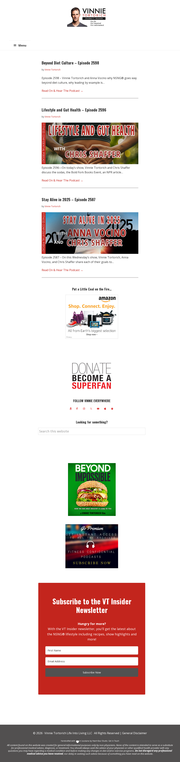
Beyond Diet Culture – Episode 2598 (70, 63)
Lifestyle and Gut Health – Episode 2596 (74, 110)
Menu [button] (22, 45)
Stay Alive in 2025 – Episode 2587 (68, 199)
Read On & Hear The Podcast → (62, 91)
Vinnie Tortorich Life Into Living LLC (68, 733)
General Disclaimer (134, 733)
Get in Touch (113, 741)
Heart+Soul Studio (99, 741)
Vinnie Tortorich (87, 17)
